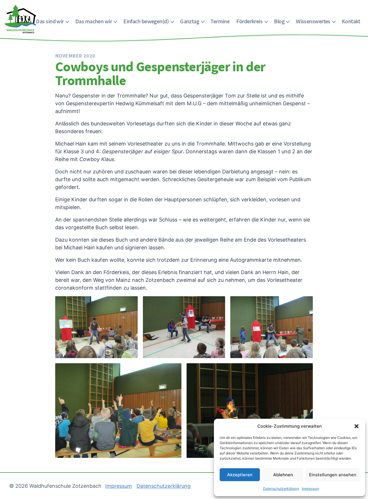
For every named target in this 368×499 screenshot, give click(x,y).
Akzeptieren (239, 474)
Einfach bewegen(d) (145, 21)
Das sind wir (50, 21)
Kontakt (351, 21)
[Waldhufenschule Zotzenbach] (20, 19)
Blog (279, 21)
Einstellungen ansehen (332, 474)
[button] (356, 426)
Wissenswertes (313, 21)
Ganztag (189, 21)
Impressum (310, 488)
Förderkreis (249, 21)
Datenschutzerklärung (281, 488)
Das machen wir (93, 21)
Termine (219, 21)
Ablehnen (283, 474)
